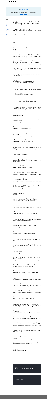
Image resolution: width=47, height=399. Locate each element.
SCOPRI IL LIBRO (23, 14)
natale (6, 30)
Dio (6, 24)
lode (6, 28)
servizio (6, 33)
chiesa (6, 21)
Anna (6, 20)
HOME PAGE (13, 4)
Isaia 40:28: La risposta (19, 379)
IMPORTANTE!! (9, 4)
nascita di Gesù (7, 29)
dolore (6, 25)
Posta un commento (19, 369)
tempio (6, 35)
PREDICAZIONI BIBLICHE (18, 4)
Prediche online (12, 1)
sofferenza (7, 34)
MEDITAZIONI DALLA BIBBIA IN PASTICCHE (27, 4)
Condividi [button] (14, 357)
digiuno (6, 23)
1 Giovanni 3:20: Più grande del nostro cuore (24, 368)
